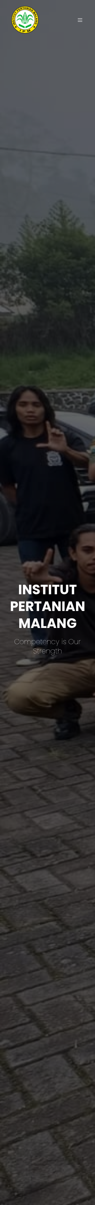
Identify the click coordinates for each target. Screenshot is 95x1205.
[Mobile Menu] (79, 19)
